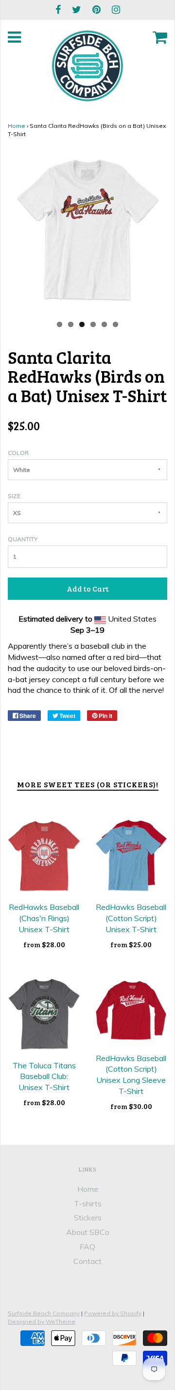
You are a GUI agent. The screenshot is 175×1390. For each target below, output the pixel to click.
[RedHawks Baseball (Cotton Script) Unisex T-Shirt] (131, 856)
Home (16, 125)
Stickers (88, 1217)
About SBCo (87, 1232)
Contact (87, 1261)
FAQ (87, 1246)
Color (18, 452)
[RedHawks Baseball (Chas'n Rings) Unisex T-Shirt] (44, 856)
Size (14, 496)
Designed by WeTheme (41, 1321)
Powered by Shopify (112, 1313)
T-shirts (88, 1203)
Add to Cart (88, 588)
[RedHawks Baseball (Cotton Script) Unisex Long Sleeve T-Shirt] (131, 1010)
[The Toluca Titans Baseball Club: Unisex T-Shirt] (44, 1014)
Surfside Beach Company (44, 1313)
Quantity (22, 539)
